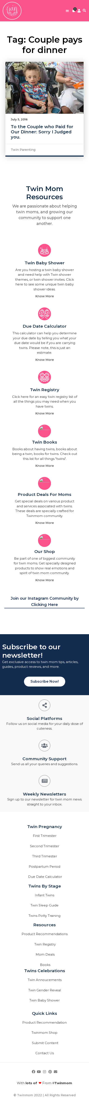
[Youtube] (39, 1071)
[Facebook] (33, 1071)
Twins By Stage (44, 886)
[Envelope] (55, 1071)
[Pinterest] (50, 1071)
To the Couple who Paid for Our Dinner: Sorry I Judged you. (42, 132)
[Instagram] (44, 1071)
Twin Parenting (23, 150)
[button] (67, 10)
